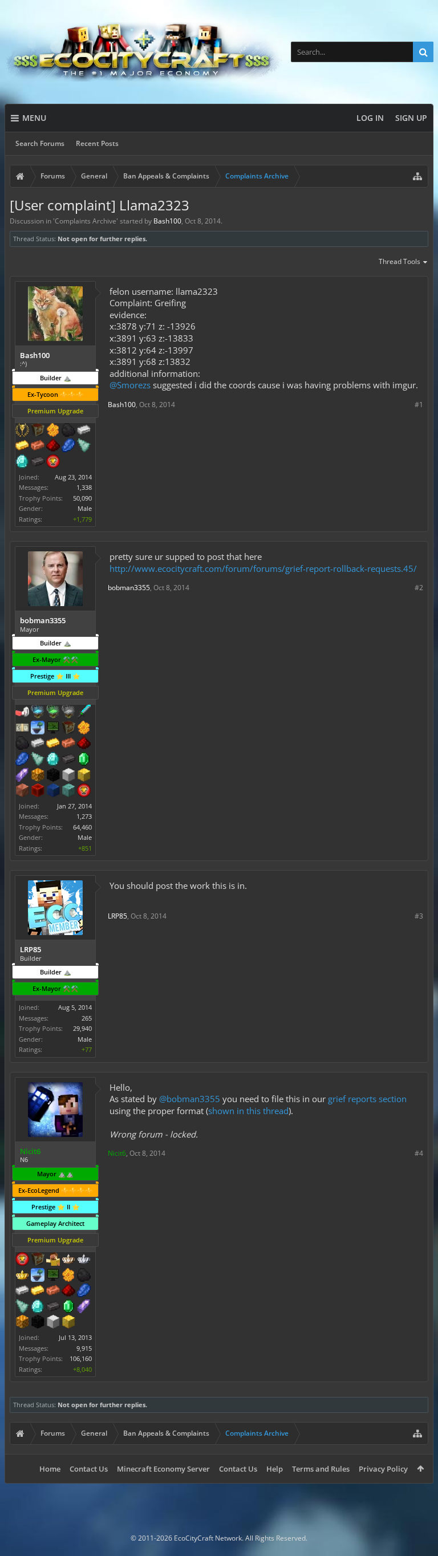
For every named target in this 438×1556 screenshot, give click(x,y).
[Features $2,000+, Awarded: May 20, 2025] (68, 1323)
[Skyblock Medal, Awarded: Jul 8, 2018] (37, 1276)
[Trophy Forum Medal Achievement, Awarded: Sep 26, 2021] (53, 462)
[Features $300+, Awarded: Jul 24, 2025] (84, 446)
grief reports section (367, 1098)
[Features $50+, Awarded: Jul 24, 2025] (68, 431)
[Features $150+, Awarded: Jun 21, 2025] (68, 744)
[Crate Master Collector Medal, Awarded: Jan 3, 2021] (84, 713)
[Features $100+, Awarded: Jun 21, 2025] (53, 744)
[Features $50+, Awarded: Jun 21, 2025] (22, 744)
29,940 (82, 1028)
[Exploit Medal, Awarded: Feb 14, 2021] (53, 729)
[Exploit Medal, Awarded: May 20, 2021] (53, 1276)
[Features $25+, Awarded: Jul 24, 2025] (53, 431)
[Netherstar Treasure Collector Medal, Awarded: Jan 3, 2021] (68, 713)
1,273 (84, 816)
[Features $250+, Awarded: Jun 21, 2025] (22, 760)
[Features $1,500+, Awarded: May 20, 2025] (53, 1323)
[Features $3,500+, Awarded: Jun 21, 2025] (53, 791)
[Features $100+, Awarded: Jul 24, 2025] (22, 446)
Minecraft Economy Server (163, 1469)
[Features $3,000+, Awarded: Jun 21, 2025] (37, 791)
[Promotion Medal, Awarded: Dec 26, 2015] (68, 729)
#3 (419, 916)
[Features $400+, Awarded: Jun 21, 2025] (53, 760)
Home (49, 1469)
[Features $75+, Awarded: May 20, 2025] (22, 1291)
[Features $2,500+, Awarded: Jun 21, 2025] (22, 791)
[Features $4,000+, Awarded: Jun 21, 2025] (68, 791)
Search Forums (39, 143)
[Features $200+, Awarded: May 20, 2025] (68, 1291)
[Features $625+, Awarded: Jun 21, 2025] (84, 760)
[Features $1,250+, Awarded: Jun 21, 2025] (53, 776)
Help (274, 1469)
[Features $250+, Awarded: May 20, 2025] (84, 1291)
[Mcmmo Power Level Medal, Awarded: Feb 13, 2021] (22, 713)
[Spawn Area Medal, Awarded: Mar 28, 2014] (53, 1260)
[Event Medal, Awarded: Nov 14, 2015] (22, 431)
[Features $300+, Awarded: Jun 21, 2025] (37, 760)
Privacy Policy (383, 1469)
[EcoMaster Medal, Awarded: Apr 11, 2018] (84, 1260)
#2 (419, 587)
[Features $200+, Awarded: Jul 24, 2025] (53, 446)
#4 (419, 1153)
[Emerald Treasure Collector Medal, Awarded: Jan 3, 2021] (53, 713)
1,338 (84, 487)
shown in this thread (248, 1110)
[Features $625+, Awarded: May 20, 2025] (68, 1307)
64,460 (82, 827)
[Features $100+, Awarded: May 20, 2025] (37, 1291)
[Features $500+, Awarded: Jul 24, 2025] (37, 462)
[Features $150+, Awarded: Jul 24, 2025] (37, 446)
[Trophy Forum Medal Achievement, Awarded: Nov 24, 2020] (84, 791)
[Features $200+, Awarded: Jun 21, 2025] (84, 744)
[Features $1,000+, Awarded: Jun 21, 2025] (37, 776)
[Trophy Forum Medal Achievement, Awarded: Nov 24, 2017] (22, 1260)
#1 (419, 404)
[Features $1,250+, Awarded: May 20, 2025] (37, 1323)
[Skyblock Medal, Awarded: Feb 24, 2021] (37, 729)
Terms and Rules (321, 1469)
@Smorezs (130, 385)
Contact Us (89, 1469)
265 (87, 1018)
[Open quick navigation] (417, 176)
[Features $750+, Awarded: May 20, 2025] (84, 1307)
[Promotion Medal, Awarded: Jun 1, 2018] (37, 1260)
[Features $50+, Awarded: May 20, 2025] (84, 1276)
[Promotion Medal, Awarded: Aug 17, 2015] (37, 431)
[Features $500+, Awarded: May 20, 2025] (53, 1307)
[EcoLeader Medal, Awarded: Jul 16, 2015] (68, 1260)
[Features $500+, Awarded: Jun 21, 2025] (68, 760)
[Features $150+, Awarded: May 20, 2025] (53, 1291)
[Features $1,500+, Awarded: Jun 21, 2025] (68, 776)
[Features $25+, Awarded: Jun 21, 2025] (84, 729)
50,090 (82, 498)
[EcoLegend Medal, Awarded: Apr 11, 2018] (22, 1276)
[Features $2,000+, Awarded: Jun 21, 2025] (84, 776)
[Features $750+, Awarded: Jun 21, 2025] (22, 776)
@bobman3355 (189, 1098)
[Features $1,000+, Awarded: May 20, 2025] (22, 1323)
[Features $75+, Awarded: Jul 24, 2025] (84, 431)
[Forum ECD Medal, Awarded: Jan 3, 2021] (22, 729)
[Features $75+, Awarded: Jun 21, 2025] (37, 744)
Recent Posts (97, 143)
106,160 (81, 1358)
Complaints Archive (85, 221)
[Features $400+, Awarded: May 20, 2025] (37, 1307)
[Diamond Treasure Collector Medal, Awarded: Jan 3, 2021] (37, 713)
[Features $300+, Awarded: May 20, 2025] (22, 1307)
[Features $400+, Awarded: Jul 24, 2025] (22, 462)
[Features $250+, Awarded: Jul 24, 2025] (68, 446)
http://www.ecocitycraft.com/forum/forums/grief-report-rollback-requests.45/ (263, 568)
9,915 (84, 1348)
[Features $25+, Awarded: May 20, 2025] (68, 1276)
